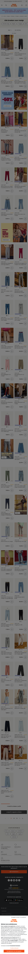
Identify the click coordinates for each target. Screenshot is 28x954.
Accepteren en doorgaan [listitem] (14, 951)
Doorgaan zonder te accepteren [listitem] (18, 917)
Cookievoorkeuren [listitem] (14, 948)
